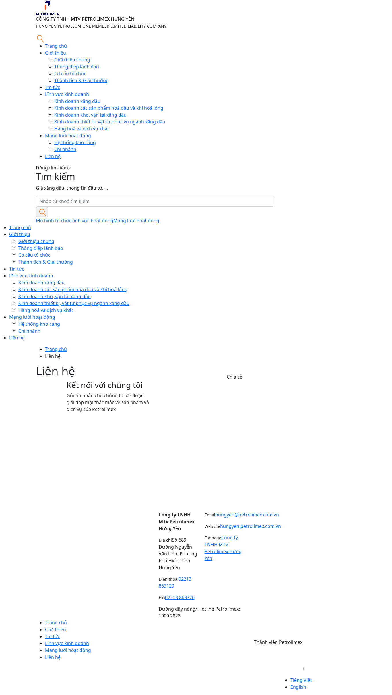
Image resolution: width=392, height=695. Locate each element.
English (298, 687)
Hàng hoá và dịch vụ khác (82, 129)
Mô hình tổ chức (53, 220)
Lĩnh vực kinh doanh (67, 94)
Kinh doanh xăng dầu (77, 101)
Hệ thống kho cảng (75, 142)
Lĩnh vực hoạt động (92, 220)
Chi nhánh (65, 149)
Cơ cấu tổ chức (70, 73)
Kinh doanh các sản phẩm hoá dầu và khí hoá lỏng (108, 108)
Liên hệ (53, 156)
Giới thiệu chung (72, 60)
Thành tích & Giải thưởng (81, 80)
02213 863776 (180, 597)
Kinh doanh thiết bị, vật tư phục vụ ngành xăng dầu (109, 122)
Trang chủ (56, 46)
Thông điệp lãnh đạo (76, 66)
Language (292, 668)
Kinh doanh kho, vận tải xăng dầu (90, 115)
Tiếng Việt (301, 680)
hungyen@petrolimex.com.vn (247, 514)
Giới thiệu (55, 53)
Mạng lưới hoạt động (68, 135)
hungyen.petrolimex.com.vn (250, 526)
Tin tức (52, 87)
